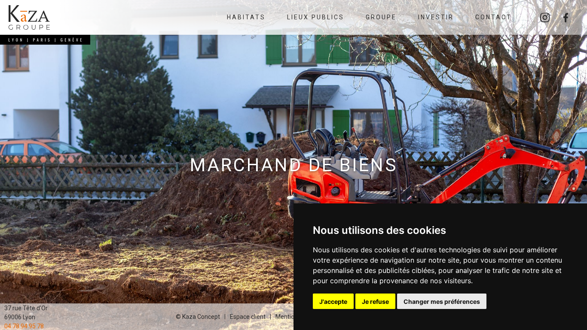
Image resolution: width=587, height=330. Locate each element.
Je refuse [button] (375, 301)
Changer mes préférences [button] (442, 301)
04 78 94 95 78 (24, 325)
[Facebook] (565, 17)
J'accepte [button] (333, 301)
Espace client (248, 316)
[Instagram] (545, 17)
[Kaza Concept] (29, 17)
